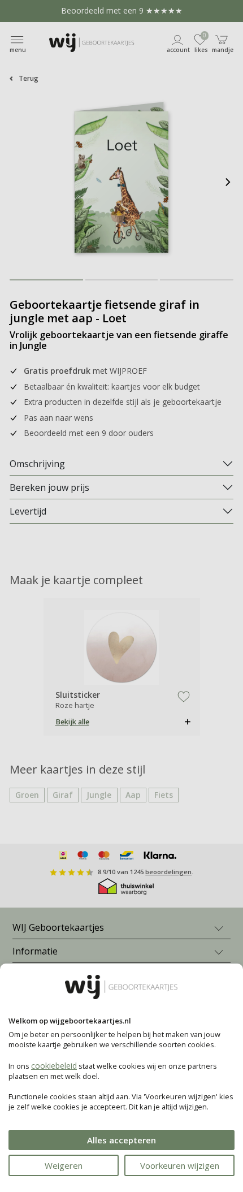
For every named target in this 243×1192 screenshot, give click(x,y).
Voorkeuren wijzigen (179, 1165)
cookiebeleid (54, 1065)
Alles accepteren (121, 1140)
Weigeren (64, 1165)
